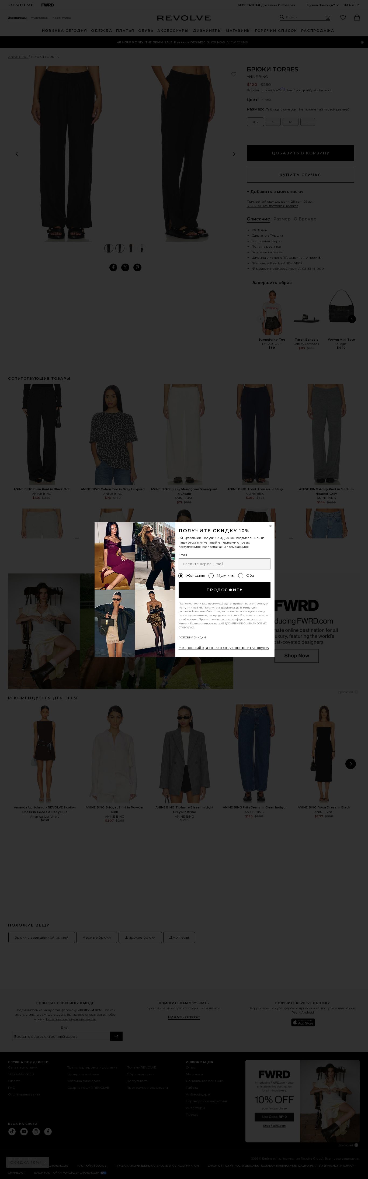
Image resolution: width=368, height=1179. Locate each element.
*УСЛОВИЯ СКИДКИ (192, 637)
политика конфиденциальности (239, 619)
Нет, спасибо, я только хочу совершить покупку (224, 647)
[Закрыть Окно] (271, 526)
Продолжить (225, 589)
